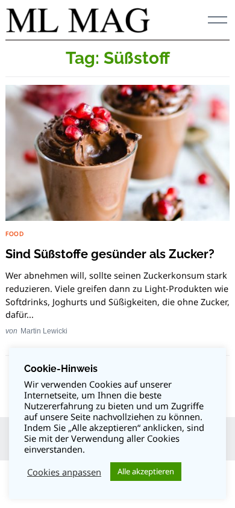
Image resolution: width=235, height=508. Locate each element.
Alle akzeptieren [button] (146, 471)
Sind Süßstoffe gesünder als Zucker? (110, 254)
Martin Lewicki (43, 331)
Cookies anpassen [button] (64, 471)
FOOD (14, 233)
